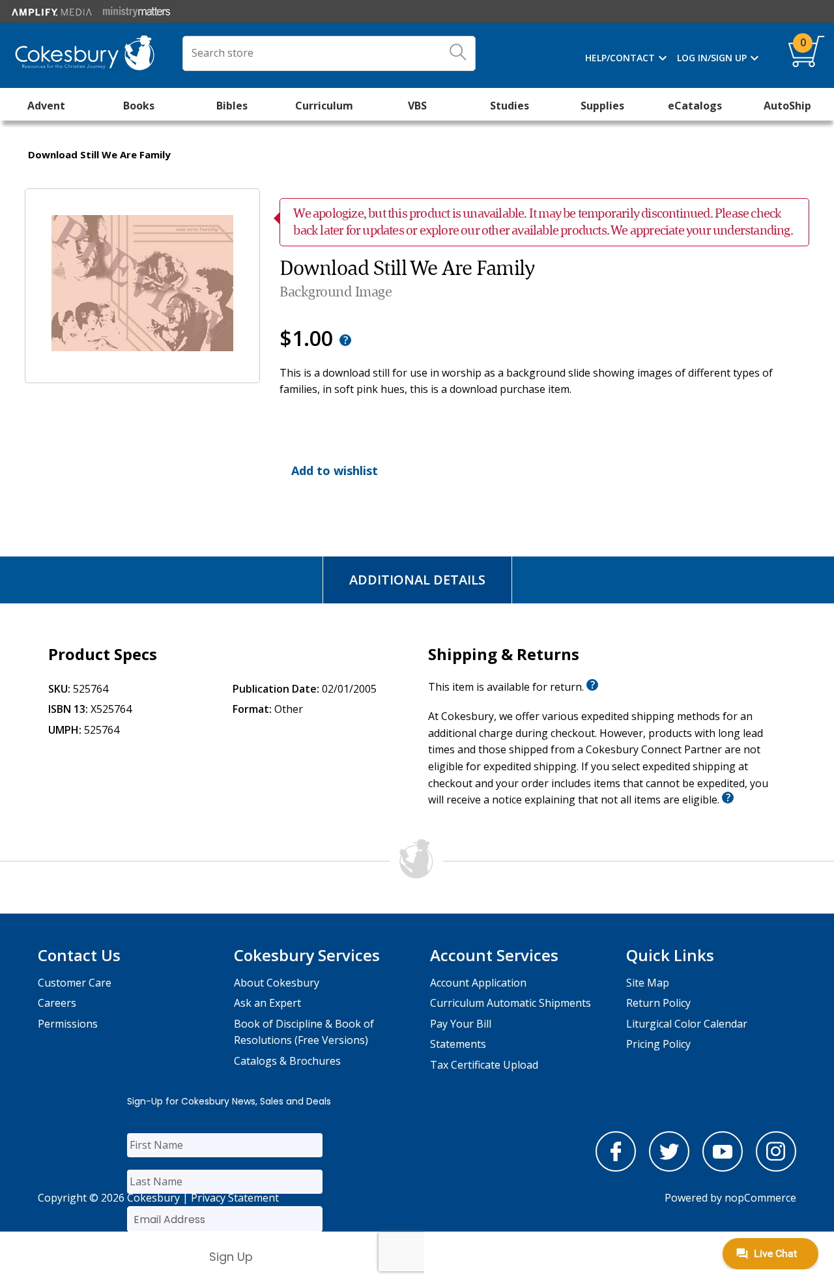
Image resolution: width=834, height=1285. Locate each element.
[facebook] (616, 1168)
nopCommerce (760, 1198)
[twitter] (669, 1168)
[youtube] (722, 1168)
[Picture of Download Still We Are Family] (142, 373)
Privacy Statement (235, 1198)
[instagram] (776, 1168)
